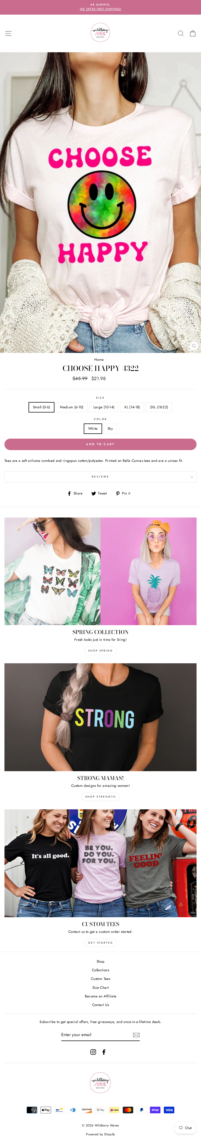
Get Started (100, 943)
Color (100, 419)
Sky (110, 428)
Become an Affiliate (100, 996)
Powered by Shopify (100, 1134)
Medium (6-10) (71, 407)
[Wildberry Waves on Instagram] (93, 1052)
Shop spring (100, 651)
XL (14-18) (132, 407)
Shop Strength (100, 797)
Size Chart (100, 987)
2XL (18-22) (159, 407)
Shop (100, 961)
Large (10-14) (103, 407)
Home (99, 359)
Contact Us (100, 1004)
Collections (100, 970)
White (93, 428)
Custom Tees (100, 978)
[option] (100, 7)
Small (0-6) (41, 407)
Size (100, 398)
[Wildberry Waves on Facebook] (104, 1052)
